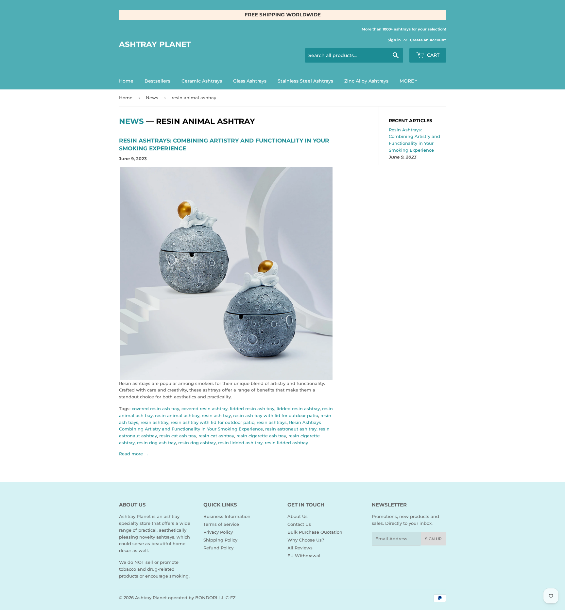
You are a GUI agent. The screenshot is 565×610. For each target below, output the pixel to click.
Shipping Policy (220, 540)
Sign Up (433, 538)
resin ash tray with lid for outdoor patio (275, 415)
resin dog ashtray (197, 442)
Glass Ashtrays (249, 81)
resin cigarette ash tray (261, 435)
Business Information (226, 516)
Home (126, 81)
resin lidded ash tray (240, 442)
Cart (432, 55)
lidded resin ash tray (252, 408)
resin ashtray (154, 422)
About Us (297, 516)
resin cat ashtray (216, 435)
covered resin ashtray (204, 408)
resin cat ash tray (177, 435)
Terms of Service (221, 524)
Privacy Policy (218, 532)
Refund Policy (218, 547)
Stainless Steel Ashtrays (305, 81)
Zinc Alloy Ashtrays (366, 81)
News (152, 97)
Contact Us (299, 524)
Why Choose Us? (305, 540)
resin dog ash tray (156, 442)
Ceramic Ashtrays (201, 81)
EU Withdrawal (303, 555)
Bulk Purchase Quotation (314, 532)
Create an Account (428, 40)
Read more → (133, 453)
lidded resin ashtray (298, 408)
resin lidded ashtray (286, 442)
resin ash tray (216, 415)
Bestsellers (157, 81)
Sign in (394, 40)
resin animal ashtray (177, 415)
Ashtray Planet (155, 44)
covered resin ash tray (155, 408)
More (407, 81)
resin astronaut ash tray (291, 428)
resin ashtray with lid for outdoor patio (212, 422)
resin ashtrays (272, 422)
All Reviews (300, 547)
